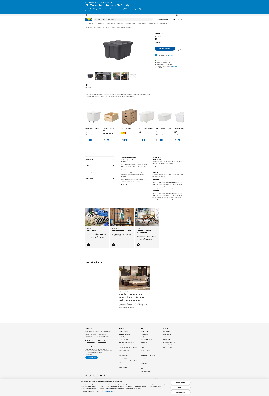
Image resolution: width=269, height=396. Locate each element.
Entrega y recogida (167, 334)
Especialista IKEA (167, 339)
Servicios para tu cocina (168, 336)
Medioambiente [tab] (89, 178)
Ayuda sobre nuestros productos (126, 342)
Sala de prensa (144, 360)
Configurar (180, 387)
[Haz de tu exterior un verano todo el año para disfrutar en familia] (134, 278)
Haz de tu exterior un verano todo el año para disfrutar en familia (131, 297)
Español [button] (180, 15)
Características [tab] (89, 159)
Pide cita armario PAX (150, 15)
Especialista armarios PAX (168, 342)
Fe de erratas (122, 365)
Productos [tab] (90, 23)
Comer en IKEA (132, 15)
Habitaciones (92, 27)
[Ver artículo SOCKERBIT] (93, 117)
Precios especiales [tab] (141, 23)
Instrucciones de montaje (124, 355)
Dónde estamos (144, 334)
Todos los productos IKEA (147, 339)
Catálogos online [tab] (111, 23)
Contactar (158, 15)
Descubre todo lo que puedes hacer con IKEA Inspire (97, 336)
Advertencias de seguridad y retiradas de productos (128, 361)
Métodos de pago (123, 336)
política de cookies (110, 391)
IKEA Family (116, 15)
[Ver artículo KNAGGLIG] (111, 117)
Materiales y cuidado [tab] (90, 172)
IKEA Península (144, 363)
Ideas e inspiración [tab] (130, 23)
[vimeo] (97, 375)
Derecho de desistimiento (124, 350)
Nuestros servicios (167, 331)
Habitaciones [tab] (101, 23)
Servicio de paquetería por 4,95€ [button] (163, 62)
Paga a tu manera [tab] (153, 23)
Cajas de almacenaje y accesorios (124, 27)
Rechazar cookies (180, 392)
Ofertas (142, 347)
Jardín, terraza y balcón (123, 291)
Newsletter (143, 358)
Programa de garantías (124, 352)
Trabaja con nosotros (146, 336)
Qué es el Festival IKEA (146, 371)
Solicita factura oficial (123, 339)
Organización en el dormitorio (109, 27)
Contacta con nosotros (124, 331)
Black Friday (143, 366)
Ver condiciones (89, 10)
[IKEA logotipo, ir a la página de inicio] (88, 19)
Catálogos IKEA (144, 342)
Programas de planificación (169, 344)
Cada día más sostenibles (146, 352)
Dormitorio (99, 27)
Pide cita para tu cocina (140, 15)
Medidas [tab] (87, 165)
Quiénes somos (144, 331)
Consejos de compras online (125, 344)
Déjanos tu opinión (123, 367)
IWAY (142, 368)
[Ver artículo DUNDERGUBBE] (129, 117)
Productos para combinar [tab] (92, 103)
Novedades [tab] (120, 23)
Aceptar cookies (180, 382)
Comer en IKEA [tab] (163, 23)
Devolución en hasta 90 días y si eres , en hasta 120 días (167, 67)
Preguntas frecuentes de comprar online (128, 347)
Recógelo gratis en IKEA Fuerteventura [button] (164, 64)
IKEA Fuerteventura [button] (91, 15)
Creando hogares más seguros (148, 355)
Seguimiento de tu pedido (124, 334)
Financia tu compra (167, 347)
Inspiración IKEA (144, 344)
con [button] (165, 55)
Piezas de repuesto (123, 358)
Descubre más (88, 354)
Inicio (86, 27)
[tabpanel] (152, 179)
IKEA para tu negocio (124, 15)
